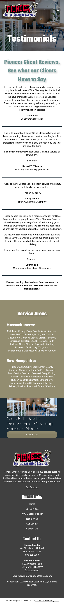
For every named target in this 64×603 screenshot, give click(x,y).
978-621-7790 (32, 555)
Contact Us (32, 434)
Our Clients (32, 524)
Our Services (32, 487)
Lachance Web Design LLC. (47, 600)
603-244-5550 (32, 570)
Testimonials (32, 519)
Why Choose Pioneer (32, 514)
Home (32, 504)
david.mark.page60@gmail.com (35, 576)
